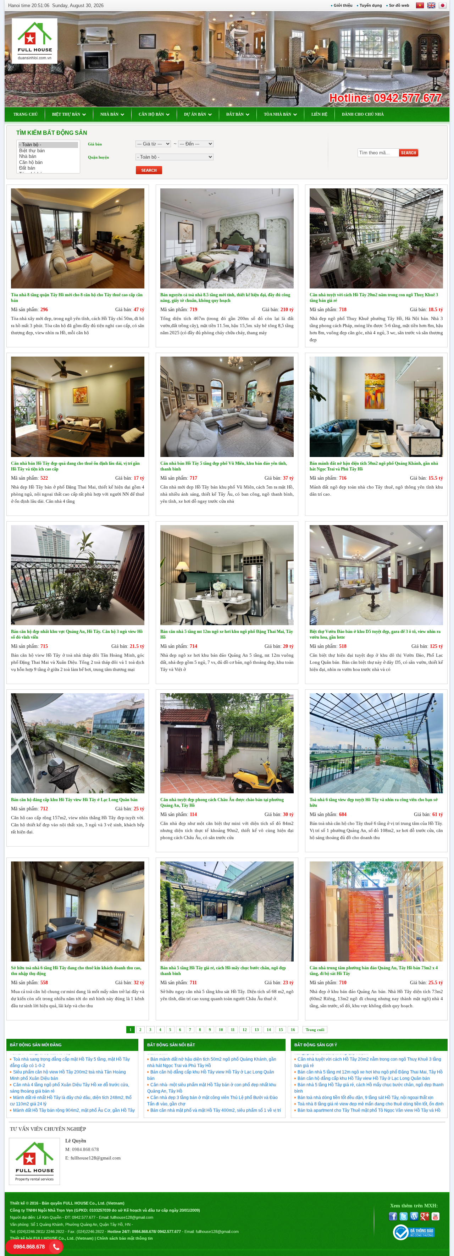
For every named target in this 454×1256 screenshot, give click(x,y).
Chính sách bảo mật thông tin (125, 1238)
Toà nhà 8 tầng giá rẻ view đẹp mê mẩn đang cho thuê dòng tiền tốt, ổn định (371, 1087)
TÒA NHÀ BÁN (277, 114)
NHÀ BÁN (109, 114)
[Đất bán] (48, 168)
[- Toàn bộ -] (48, 145)
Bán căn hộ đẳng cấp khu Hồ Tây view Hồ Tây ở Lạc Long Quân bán (364, 1062)
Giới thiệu (343, 5)
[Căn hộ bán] (48, 163)
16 (293, 1030)
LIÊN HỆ (319, 114)
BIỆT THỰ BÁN (66, 114)
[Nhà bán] (48, 157)
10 (221, 1030)
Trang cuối (315, 1030)
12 (245, 1030)
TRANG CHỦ (25, 114)
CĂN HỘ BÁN (151, 114)
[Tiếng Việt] (420, 8)
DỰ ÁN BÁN (195, 114)
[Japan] (442, 8)
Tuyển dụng (371, 5)
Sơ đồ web (399, 5)
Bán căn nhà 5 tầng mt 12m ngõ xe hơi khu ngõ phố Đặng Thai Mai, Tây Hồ (370, 1055)
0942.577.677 (83, 1217)
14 (269, 1030)
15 (281, 1030)
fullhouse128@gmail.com (96, 1158)
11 (233, 1030)
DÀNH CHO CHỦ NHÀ (363, 114)
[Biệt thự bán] (48, 151)
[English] (430, 8)
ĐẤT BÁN (235, 114)
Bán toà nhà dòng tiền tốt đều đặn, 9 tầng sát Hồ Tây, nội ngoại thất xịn (365, 1081)
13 (257, 1030)
